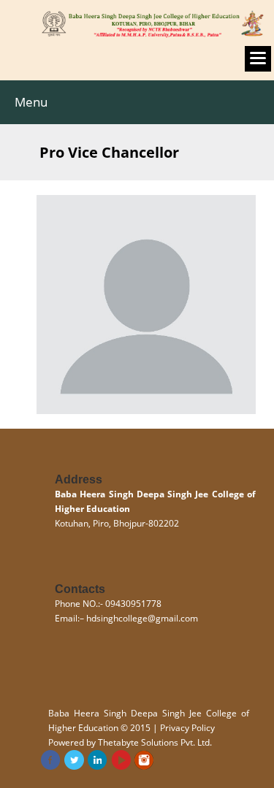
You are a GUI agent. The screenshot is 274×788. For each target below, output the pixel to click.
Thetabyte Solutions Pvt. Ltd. (155, 742)
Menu (31, 101)
